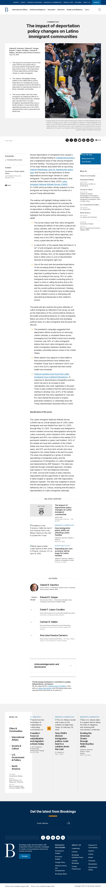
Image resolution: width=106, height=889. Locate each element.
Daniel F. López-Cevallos (19, 50)
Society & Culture (86, 189)
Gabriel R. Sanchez (16, 48)
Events (23, 2)
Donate (96, 2)
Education (51, 10)
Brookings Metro (61, 874)
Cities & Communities (87, 176)
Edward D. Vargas (32, 48)
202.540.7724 (9, 177)
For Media (78, 2)
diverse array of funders (57, 686)
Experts (16, 2)
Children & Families (86, 194)
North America (85, 213)
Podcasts (91, 861)
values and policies (45, 688)
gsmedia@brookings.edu (13, 176)
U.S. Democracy (85, 209)
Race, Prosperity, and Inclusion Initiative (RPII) (57, 588)
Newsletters (68, 2)
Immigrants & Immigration (88, 199)
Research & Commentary (53, 2)
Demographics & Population (89, 195)
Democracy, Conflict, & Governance (87, 185)
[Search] (99, 9)
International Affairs (20, 10)
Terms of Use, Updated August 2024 (42, 886)
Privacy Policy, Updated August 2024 (17, 886)
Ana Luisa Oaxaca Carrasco (29, 53)
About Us (86, 2)
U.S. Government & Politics (89, 205)
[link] (19, 738)
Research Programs (34, 2)
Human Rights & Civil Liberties (89, 197)
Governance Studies (86, 224)
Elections (61, 10)
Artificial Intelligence (38, 10)
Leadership (76, 848)
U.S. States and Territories (88, 217)
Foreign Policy (60, 862)
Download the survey (14, 160)
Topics (87, 10)
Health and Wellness (75, 10)
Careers (74, 852)
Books (90, 857)
